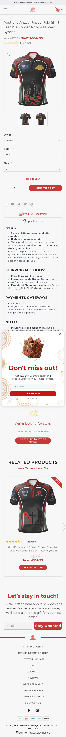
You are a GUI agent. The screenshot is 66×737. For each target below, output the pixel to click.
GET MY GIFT (33, 393)
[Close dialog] (60, 334)
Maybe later (33, 399)
